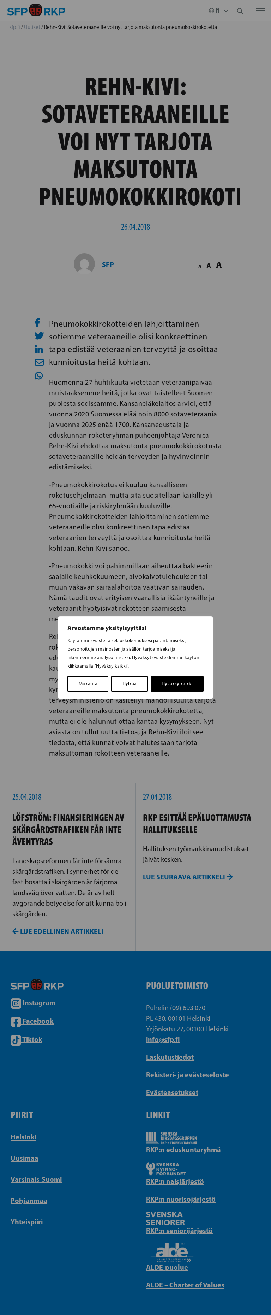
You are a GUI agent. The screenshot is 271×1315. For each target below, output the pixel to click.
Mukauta (88, 684)
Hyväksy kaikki (177, 684)
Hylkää (129, 684)
